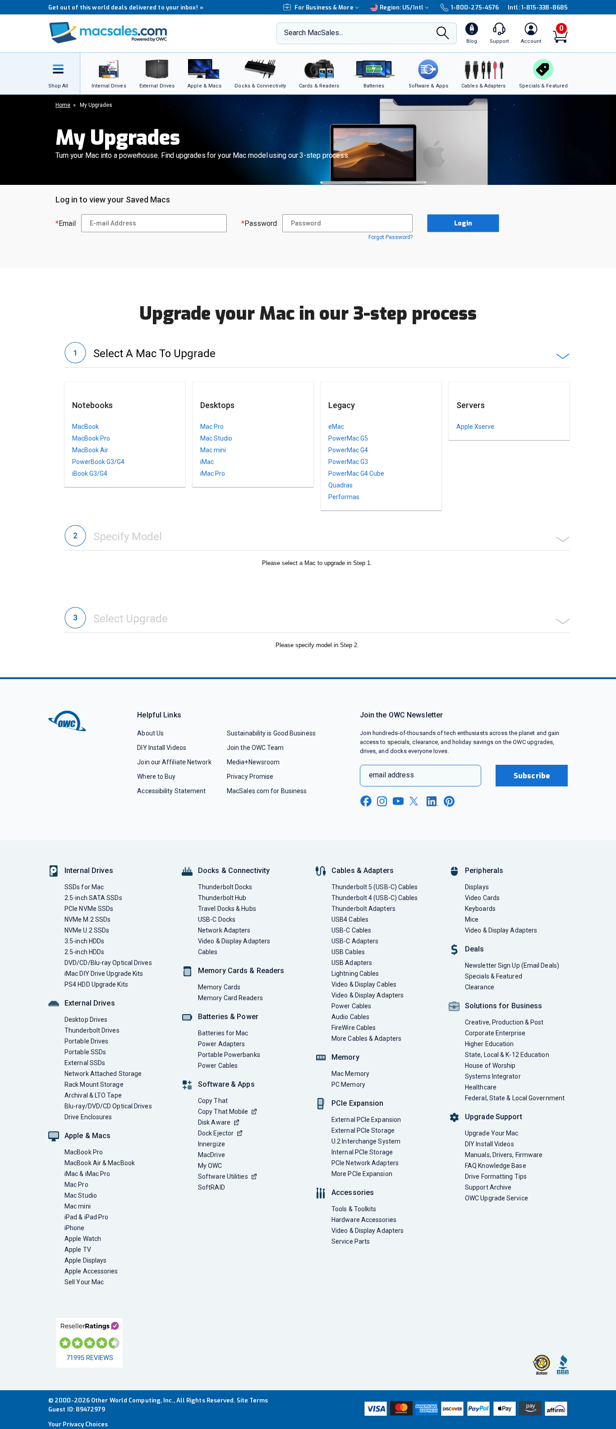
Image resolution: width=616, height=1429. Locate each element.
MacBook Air (90, 450)
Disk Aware (214, 1122)
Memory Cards (219, 987)
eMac (336, 426)
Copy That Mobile (223, 1111)
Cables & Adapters (362, 870)
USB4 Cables (349, 919)
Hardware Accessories (363, 1219)
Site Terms (252, 1400)
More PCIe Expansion (361, 1173)
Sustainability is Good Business (271, 733)
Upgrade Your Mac (491, 1133)
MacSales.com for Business (267, 791)
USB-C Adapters (354, 941)
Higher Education (489, 1044)
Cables (208, 952)
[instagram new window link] (382, 801)
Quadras (340, 485)
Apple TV (77, 1249)
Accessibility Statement (171, 791)
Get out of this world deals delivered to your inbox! (125, 7)
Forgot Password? (390, 237)
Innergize (211, 1144)
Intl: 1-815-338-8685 (538, 7)
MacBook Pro (91, 438)
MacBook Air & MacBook (99, 1163)
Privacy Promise (250, 776)
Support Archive (488, 1187)
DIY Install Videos (161, 747)
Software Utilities (223, 1176)
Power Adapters (221, 1044)
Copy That (213, 1100)
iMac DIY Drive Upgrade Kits (103, 973)
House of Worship (490, 1065)
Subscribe (532, 776)
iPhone (74, 1227)
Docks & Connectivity (234, 870)
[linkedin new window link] (432, 801)
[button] (317, 355)
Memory (345, 1057)
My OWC (210, 1165)
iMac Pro (212, 473)
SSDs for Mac (84, 887)
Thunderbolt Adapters (363, 908)
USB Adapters (351, 962)
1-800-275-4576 (475, 7)
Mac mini (213, 450)
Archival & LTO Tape (93, 1095)
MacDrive (211, 1154)
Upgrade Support (493, 1116)
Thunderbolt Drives (92, 1030)
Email (65, 223)
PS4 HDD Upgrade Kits (96, 984)
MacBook (85, 426)
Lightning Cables (355, 973)
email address (391, 775)
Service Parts (350, 1241)
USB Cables (348, 952)
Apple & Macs (87, 1135)
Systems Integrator (493, 1076)
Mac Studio (216, 438)
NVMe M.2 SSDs (87, 919)
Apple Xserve (475, 426)
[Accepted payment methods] (464, 1409)
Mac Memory (350, 1073)
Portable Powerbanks (229, 1054)
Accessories (352, 1192)
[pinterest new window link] (449, 801)
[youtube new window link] (398, 801)
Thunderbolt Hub (222, 897)
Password (259, 223)
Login (463, 223)
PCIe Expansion (357, 1103)
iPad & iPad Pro (86, 1217)
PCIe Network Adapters (365, 1163)
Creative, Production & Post (504, 1022)
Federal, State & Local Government (515, 1098)
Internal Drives (88, 870)
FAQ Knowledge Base (495, 1165)
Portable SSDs (85, 1052)
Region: (401, 7)
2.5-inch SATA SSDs (93, 897)
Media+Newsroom (253, 762)
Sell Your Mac (84, 1282)
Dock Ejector (216, 1133)
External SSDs (84, 1062)
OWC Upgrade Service (496, 1198)
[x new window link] (415, 801)
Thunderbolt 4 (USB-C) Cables (374, 897)
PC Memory (348, 1084)
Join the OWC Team (255, 747)
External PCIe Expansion (366, 1119)
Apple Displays (85, 1260)
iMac (207, 461)
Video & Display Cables (363, 984)
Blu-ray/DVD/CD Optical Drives (108, 1106)
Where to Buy (156, 776)
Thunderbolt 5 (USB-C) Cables (374, 887)
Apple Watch (82, 1238)
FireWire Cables (353, 1027)
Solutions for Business (503, 1006)
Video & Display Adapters (234, 941)
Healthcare (480, 1087)
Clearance (479, 987)
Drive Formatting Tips (496, 1176)
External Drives (89, 1003)
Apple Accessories (91, 1271)
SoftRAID (211, 1187)
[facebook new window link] (366, 801)
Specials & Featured (493, 976)
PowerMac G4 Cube (356, 473)
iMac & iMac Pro (87, 1173)
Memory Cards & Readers (241, 970)
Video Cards (482, 897)
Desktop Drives (85, 1019)
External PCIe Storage (363, 1130)
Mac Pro (212, 426)
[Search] (443, 33)
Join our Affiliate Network (174, 762)
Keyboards (480, 908)
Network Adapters (224, 930)
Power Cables (218, 1065)
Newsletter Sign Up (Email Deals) (512, 965)
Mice (471, 919)
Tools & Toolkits (353, 1209)
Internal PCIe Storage (362, 1152)
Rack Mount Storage (94, 1084)
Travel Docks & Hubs (227, 908)
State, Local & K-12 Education (507, 1054)
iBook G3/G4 (89, 473)
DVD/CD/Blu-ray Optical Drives (108, 962)
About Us (150, 733)
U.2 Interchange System (365, 1141)
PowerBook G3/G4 (98, 461)
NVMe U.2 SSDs (86, 930)
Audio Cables (350, 1016)
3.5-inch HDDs (84, 941)
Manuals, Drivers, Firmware (503, 1154)
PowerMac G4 (348, 450)
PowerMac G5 (348, 438)
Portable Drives (86, 1041)
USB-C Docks (216, 919)
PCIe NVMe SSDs (88, 908)
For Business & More (324, 7)
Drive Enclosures (88, 1117)
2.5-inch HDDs (84, 952)
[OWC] (108, 34)
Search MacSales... (313, 32)
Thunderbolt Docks (225, 887)
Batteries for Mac (223, 1033)
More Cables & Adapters (366, 1038)
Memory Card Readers (230, 998)
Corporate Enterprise (495, 1033)
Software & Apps (226, 1084)
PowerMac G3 (348, 461)
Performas (343, 497)
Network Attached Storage (103, 1073)
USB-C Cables (351, 930)
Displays (477, 887)
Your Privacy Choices (78, 1424)
